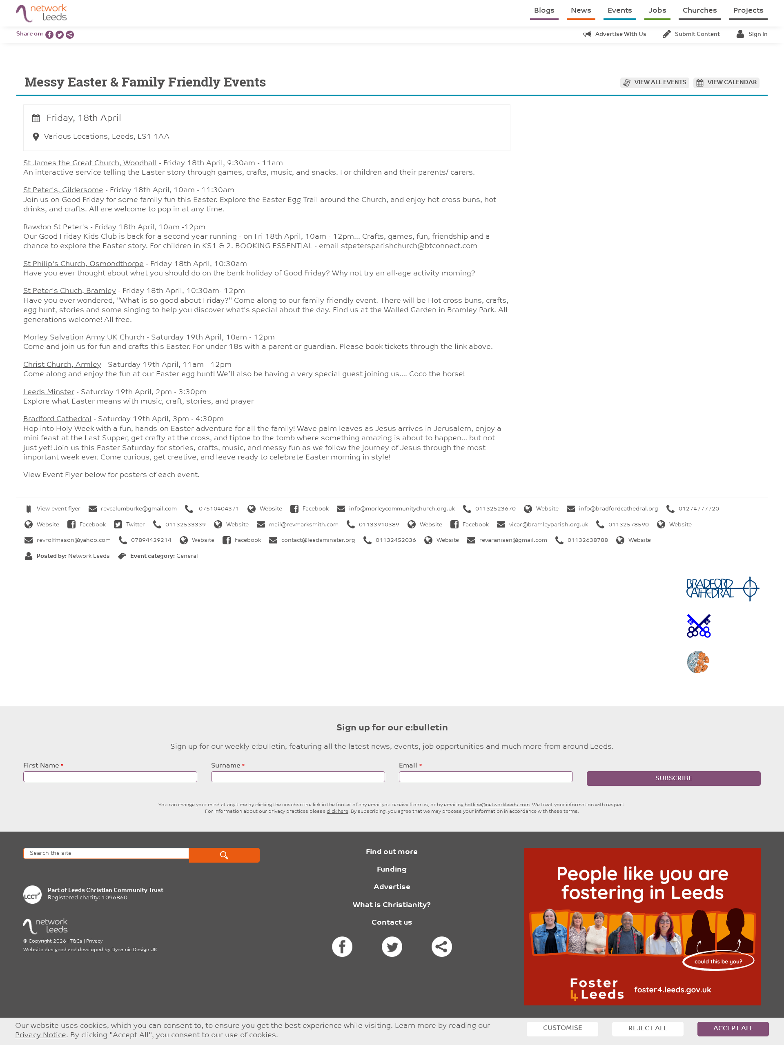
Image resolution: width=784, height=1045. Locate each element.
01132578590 (628, 525)
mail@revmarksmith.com (304, 525)
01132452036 (396, 540)
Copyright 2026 (47, 941)
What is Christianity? (392, 905)
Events (620, 11)
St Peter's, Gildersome (63, 190)
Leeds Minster (48, 392)
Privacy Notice (40, 1035)
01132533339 (185, 525)
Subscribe (674, 778)
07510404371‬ (218, 509)
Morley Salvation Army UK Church (84, 338)
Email (408, 766)
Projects (748, 11)
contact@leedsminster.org (318, 540)
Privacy (94, 941)
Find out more (392, 852)
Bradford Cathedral (57, 419)
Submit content (697, 34)
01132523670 (495, 509)
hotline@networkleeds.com (497, 805)
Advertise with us (620, 34)
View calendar (732, 83)
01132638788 (588, 540)
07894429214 (151, 540)
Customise (562, 1028)
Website (271, 509)
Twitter (135, 525)
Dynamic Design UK (134, 949)
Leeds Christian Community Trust (115, 890)
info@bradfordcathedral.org (618, 509)
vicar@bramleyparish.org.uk (548, 525)
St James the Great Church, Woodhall (90, 163)
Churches (700, 11)
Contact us (392, 923)
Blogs (544, 11)
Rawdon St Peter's (55, 227)
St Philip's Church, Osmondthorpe (83, 264)
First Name (41, 766)
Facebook (316, 509)
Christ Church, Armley (62, 365)
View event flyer (58, 509)
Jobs (657, 11)
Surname (225, 766)
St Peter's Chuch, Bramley (69, 291)
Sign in (758, 34)
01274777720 (699, 509)
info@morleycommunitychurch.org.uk (402, 509)
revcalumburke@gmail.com (139, 509)
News (581, 11)
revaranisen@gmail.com (513, 540)
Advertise (392, 887)
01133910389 (379, 525)
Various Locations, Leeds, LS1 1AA (106, 137)
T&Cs (76, 941)
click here (337, 811)
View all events (660, 83)
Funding (392, 870)
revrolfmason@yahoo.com (74, 540)
